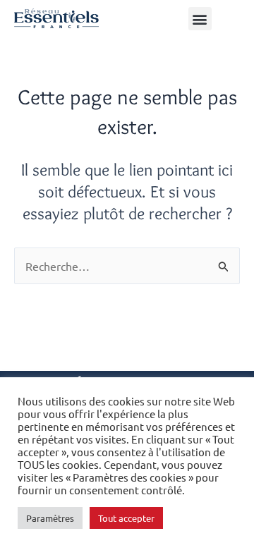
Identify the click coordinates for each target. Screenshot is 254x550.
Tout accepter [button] (126, 518)
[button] (200, 18)
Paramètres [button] (50, 518)
